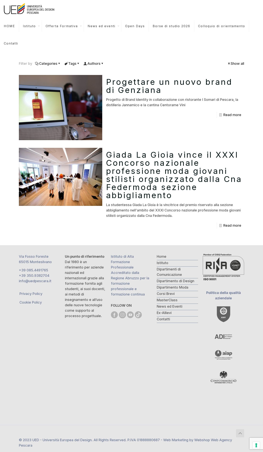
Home (161, 256)
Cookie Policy (30, 302)
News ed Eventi (169, 306)
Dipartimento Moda (172, 287)
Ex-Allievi (164, 313)
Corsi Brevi (166, 294)
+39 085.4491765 (33, 270)
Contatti (163, 319)
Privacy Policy (30, 294)
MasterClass (167, 300)
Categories (48, 63)
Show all (237, 63)
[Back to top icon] (240, 433)
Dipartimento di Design (175, 281)
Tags (72, 63)
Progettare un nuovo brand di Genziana (169, 86)
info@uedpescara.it (35, 281)
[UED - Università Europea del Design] (29, 8)
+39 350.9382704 (34, 276)
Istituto (162, 263)
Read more (232, 115)
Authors (94, 63)
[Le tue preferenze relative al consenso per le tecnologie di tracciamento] (256, 445)
